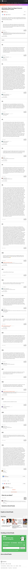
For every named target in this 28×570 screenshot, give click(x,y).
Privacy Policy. (17, 550)
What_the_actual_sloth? (6, 94)
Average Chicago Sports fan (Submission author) (9, 391)
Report (25, 29)
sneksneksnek (4, 500)
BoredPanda (4, 1)
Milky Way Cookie (5, 363)
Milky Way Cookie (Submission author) (7, 262)
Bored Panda (3, 561)
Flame (4, 470)
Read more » (14, 489)
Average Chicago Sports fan (6, 406)
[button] (24, 516)
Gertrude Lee (4, 11)
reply (5, 115)
